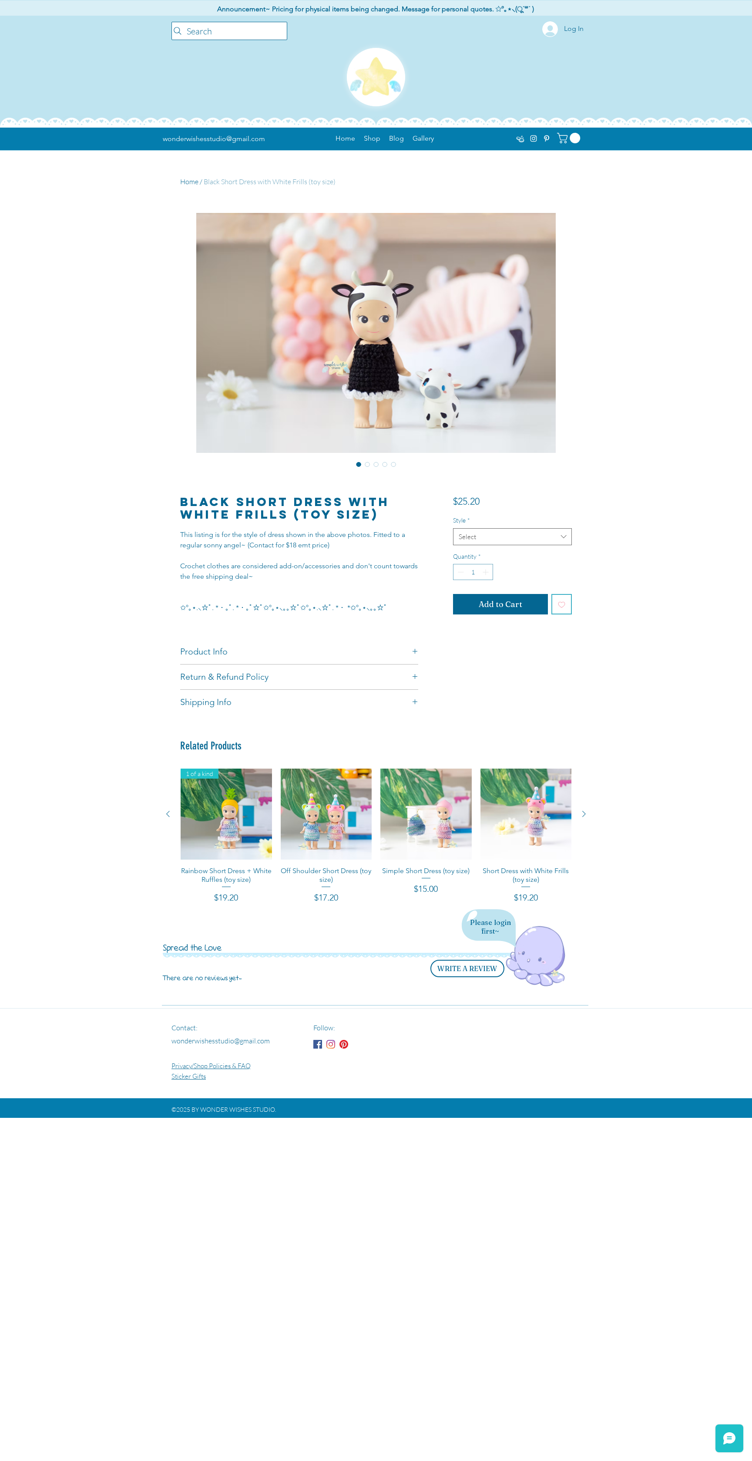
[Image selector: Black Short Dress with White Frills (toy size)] (393, 464)
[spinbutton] (473, 572)
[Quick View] (326, 814)
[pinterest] (546, 138)
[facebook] (520, 138)
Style (461, 520)
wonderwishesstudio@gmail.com (214, 139)
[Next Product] (584, 814)
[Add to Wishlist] (561, 604)
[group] (376, 836)
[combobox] (512, 536)
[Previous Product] (168, 814)
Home (189, 181)
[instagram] (533, 138)
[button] (570, 138)
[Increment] (486, 572)
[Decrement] (459, 572)
